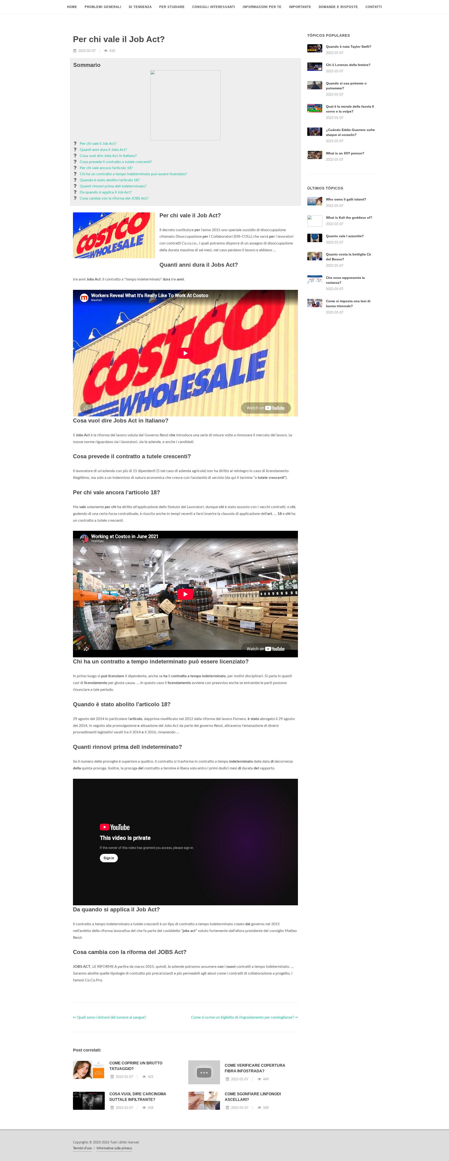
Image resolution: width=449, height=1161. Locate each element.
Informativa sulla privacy (114, 1148)
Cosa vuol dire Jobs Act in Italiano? (108, 156)
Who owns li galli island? (346, 199)
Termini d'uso (82, 1148)
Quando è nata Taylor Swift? (348, 46)
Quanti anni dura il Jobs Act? (103, 150)
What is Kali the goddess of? (349, 217)
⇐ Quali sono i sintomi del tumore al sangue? (109, 1017)
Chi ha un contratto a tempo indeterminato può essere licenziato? (133, 174)
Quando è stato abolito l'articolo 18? (110, 180)
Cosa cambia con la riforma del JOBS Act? (114, 198)
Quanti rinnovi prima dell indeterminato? (113, 186)
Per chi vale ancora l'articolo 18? (106, 168)
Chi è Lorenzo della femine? (348, 65)
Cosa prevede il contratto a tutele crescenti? (116, 162)
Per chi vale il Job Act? (98, 144)
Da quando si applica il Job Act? (106, 192)
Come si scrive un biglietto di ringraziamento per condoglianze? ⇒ (244, 1017)
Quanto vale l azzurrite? (345, 236)
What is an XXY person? (345, 153)
